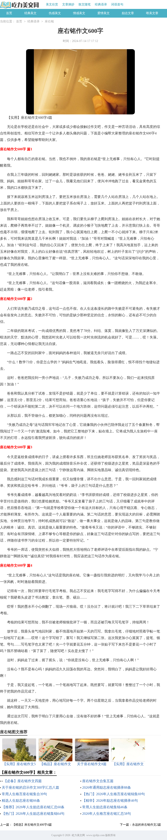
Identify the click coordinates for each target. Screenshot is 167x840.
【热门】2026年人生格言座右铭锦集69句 (113, 794)
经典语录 (101, 4)
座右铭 (49, 21)
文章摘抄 (68, 4)
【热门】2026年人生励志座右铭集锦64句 (33, 813)
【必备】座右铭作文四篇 (22, 781)
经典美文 (30, 13)
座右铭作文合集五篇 (98, 781)
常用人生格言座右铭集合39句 (24, 794)
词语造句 (117, 4)
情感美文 (79, 13)
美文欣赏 (52, 4)
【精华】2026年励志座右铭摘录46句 (110, 800)
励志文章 (128, 13)
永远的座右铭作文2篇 (146, 824)
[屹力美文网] (19, 4)
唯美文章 (152, 13)
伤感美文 (55, 13)
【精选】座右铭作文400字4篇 (32, 824)
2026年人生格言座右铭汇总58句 (106, 813)
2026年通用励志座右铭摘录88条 (106, 787)
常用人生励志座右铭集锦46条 (104, 807)
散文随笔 (84, 4)
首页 (9, 13)
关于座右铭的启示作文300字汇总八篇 (30, 787)
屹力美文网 (78, 835)
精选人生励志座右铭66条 (21, 800)
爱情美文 (103, 13)
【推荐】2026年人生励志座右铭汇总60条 (33, 807)
